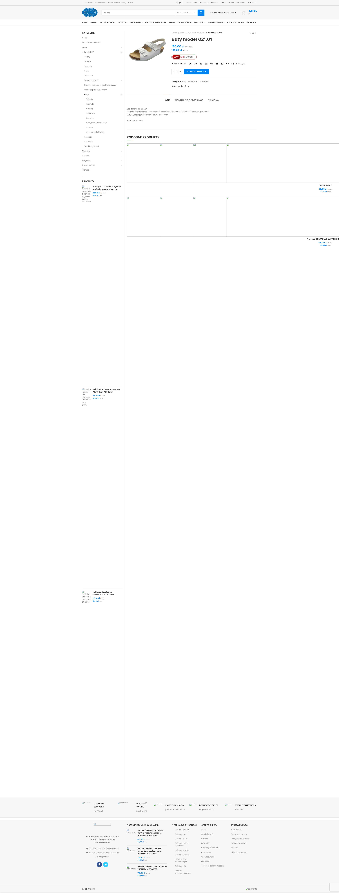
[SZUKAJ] (201, 13)
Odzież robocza (91, 80)
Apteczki (88, 137)
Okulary (87, 61)
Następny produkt (255, 33)
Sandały (89, 109)
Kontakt (234, 848)
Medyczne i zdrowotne (198, 81)
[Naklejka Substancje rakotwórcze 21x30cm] (86, 690)
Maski (86, 71)
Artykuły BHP (192, 33)
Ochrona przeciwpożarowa (183, 872)
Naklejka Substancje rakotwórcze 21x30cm (103, 593)
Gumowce (90, 113)
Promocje (86, 170)
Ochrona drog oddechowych (181, 860)
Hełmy (87, 57)
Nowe (84, 38)
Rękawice (88, 76)
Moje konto (236, 830)
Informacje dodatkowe (189, 100)
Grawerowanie (88, 165)
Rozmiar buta (178, 64)
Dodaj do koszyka (196, 71)
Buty (202, 33)
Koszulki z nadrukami (91, 43)
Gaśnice (85, 156)
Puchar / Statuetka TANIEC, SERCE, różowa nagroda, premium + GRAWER (150, 833)
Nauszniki (88, 66)
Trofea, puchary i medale (212, 866)
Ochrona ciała (181, 839)
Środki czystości (91, 146)
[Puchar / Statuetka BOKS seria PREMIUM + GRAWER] (131, 871)
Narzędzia (88, 142)
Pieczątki (86, 151)
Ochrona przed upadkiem (95, 90)
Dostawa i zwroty (239, 834)
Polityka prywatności (240, 839)
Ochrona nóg (180, 866)
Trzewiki (90, 104)
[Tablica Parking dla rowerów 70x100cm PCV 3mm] (86, 487)
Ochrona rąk (180, 834)
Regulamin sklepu (239, 843)
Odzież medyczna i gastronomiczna (100, 85)
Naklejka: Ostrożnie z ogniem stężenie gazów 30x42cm (107, 188)
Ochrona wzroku (182, 855)
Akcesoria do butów (95, 132)
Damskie (90, 118)
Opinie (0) (213, 100)
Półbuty (89, 99)
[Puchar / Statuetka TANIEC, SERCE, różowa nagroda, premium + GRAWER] (131, 836)
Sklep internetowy (239, 852)
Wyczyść (241, 64)
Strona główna (177, 33)
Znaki (84, 47)
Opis (167, 100)
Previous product (250, 33)
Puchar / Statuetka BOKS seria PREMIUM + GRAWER (152, 868)
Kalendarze (206, 852)
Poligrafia (86, 161)
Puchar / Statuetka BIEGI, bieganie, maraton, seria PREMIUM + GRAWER (149, 851)
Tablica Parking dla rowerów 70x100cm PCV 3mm (106, 391)
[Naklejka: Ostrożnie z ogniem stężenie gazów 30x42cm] (86, 285)
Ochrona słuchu (182, 850)
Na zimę (89, 128)
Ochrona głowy (182, 830)
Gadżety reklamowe (210, 848)
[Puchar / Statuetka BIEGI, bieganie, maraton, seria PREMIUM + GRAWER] (131, 854)
